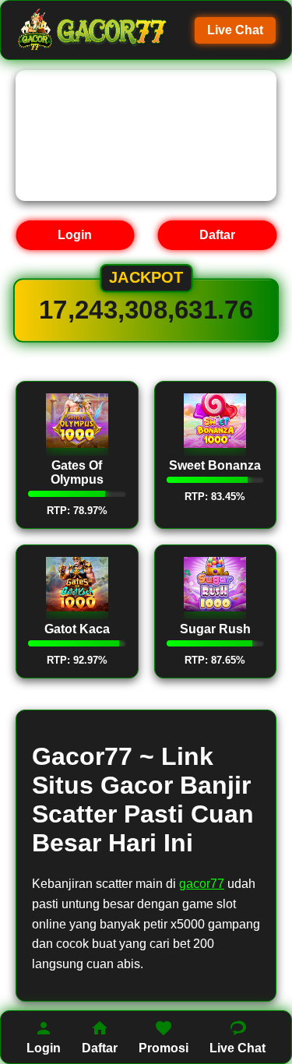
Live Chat (235, 30)
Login (75, 234)
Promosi (163, 1048)
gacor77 (201, 883)
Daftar (217, 234)
